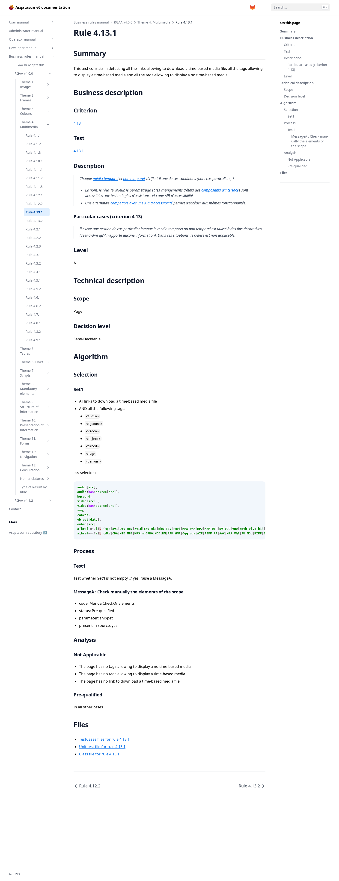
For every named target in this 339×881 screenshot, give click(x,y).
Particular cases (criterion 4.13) (307, 67)
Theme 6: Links (31, 362)
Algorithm (288, 103)
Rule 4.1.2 (33, 144)
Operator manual (22, 39)
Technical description (297, 83)
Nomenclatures (32, 478)
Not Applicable (299, 159)
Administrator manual (26, 31)
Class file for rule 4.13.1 (99, 754)
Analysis (290, 152)
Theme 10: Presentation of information (32, 425)
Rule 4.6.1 (33, 297)
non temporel (134, 178)
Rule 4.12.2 (34, 203)
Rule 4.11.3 (34, 186)
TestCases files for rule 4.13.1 (104, 739)
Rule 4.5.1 (33, 280)
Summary (288, 31)
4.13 (77, 123)
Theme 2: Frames (27, 97)
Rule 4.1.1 (33, 135)
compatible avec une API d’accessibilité (141, 203)
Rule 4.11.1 (34, 169)
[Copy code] (259, 487)
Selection (291, 109)
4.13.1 (79, 150)
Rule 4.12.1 (34, 195)
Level (288, 76)
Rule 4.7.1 (33, 314)
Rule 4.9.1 (33, 340)
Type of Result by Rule (33, 489)
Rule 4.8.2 (33, 331)
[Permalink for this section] (112, 53)
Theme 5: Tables (27, 351)
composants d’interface (220, 190)
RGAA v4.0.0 (24, 73)
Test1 (292, 129)
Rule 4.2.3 (33, 246)
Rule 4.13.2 (34, 220)
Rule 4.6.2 (33, 306)
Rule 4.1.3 (33, 152)
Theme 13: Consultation (30, 467)
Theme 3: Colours (27, 111)
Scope (288, 89)
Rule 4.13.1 (34, 212)
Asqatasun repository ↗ (28, 532)
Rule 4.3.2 (33, 263)
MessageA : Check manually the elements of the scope (309, 141)
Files (283, 173)
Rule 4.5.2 (33, 289)
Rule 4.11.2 (34, 178)
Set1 (291, 116)
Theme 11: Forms (28, 440)
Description (293, 58)
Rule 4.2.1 (33, 229)
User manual (19, 22)
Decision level (294, 96)
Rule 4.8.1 (33, 323)
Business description (296, 38)
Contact (15, 509)
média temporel (105, 178)
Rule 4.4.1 (33, 272)
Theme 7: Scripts (27, 372)
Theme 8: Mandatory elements (28, 389)
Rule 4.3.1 (33, 255)
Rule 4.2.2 (33, 238)
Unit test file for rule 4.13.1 (102, 746)
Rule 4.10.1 (34, 161)
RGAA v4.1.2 (24, 500)
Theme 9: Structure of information (29, 407)
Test (287, 51)
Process (290, 123)
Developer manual (23, 48)
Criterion (290, 44)
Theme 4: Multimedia (29, 124)
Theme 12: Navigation (28, 454)
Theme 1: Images (27, 84)
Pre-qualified (297, 166)
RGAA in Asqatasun (29, 65)
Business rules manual (26, 56)
